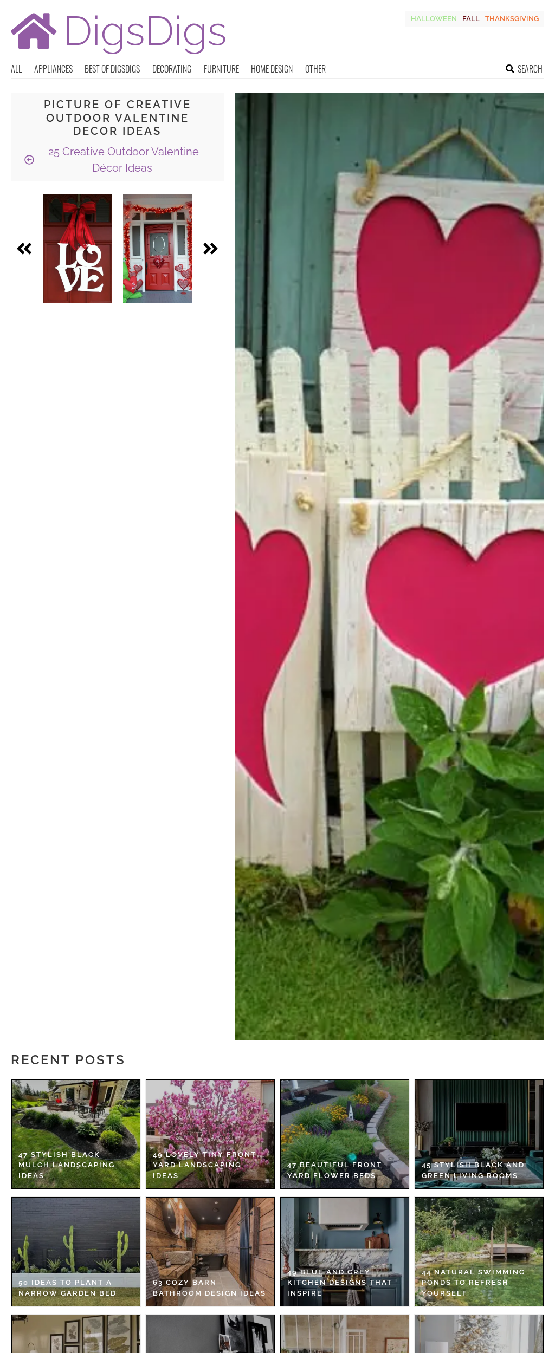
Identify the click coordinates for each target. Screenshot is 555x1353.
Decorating (171, 68)
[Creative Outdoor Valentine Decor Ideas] (77, 248)
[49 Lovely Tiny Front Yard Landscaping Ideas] (210, 1134)
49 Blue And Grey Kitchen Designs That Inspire (339, 1282)
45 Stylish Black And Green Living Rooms (473, 1170)
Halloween (434, 19)
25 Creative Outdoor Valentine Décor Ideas (122, 159)
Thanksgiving (512, 19)
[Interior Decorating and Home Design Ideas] (118, 55)
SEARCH (530, 68)
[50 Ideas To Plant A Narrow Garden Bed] (76, 1252)
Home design (272, 68)
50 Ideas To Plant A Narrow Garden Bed (67, 1287)
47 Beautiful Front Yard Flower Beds (334, 1170)
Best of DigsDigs (112, 68)
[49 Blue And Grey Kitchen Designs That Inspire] (345, 1252)
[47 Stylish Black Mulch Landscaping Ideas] (76, 1134)
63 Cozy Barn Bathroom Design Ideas (209, 1287)
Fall (471, 19)
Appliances (53, 68)
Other (315, 68)
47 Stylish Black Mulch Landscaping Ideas (66, 1165)
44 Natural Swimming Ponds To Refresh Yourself (473, 1282)
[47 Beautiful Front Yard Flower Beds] (345, 1134)
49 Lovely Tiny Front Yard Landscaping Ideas (204, 1165)
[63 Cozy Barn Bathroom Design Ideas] (210, 1252)
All (16, 68)
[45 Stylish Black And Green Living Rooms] (479, 1134)
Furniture (221, 68)
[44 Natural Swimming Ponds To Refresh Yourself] (479, 1252)
